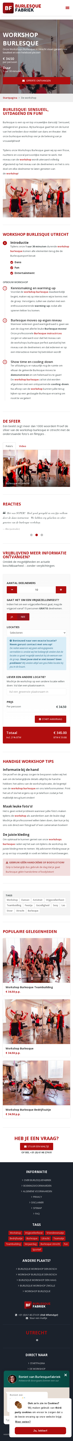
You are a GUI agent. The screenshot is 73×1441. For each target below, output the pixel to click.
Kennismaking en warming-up (33, 288)
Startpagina (10, 97)
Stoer (10, 906)
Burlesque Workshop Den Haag (37, 1275)
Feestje (29, 900)
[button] (8, 468)
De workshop (37, 1364)
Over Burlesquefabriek (37, 1175)
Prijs (37, 1369)
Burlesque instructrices (48, 333)
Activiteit (37, 895)
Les (63, 900)
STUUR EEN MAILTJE (38, 1141)
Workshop (12, 895)
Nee (23, 612)
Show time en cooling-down (32, 361)
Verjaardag (30, 1239)
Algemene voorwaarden (37, 1186)
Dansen (25, 895)
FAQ (37, 1209)
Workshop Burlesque (37, 1286)
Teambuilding (13, 1239)
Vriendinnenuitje (55, 1228)
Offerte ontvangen (38, 80)
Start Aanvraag (52, 714)
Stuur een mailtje (38, 1313)
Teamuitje (59, 1233)
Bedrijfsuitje (16, 1233)
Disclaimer (37, 1197)
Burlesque (33, 906)
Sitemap (37, 1203)
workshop (25, 159)
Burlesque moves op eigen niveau (36, 320)
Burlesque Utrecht (50, 1239)
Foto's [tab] (9, 446)
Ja (12, 612)
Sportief (37, 1245)
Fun (66, 1239)
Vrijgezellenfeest (55, 895)
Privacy (37, 1192)
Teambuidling (14, 900)
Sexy (55, 900)
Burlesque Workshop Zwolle (37, 1281)
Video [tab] (22, 446)
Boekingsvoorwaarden (37, 1181)
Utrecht (20, 906)
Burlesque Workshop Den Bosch (37, 1264)
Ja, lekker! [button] (40, 1430)
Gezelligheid (42, 900)
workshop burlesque (36, 291)
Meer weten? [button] (23, 1421)
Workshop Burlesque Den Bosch (37, 1269)
